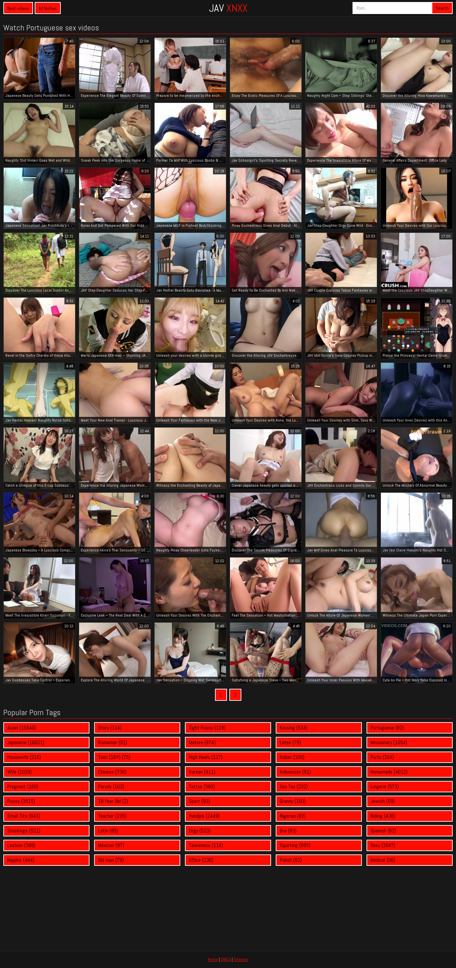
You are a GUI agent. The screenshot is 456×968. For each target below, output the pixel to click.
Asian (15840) (21, 727)
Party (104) (382, 757)
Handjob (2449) (204, 815)
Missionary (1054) (389, 742)
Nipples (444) (20, 859)
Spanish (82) (383, 830)
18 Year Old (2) (113, 801)
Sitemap (241, 959)
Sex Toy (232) (294, 786)
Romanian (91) (112, 742)
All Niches (48, 8)
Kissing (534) (293, 727)
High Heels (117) (206, 757)
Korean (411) (202, 771)
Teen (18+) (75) (114, 757)
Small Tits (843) (23, 815)
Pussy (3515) (21, 801)
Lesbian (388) (21, 845)
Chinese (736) (112, 771)
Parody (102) (111, 786)
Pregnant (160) (22, 786)
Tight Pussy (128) (207, 727)
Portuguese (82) (387, 727)
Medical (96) (383, 859)
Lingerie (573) (385, 786)
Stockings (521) (23, 830)
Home (213, 959)
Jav (228, 8)
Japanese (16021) (25, 742)
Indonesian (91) (295, 771)
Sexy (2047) (383, 845)
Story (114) (110, 727)
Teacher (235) (112, 815)
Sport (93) (199, 801)
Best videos (18, 8)
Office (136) (201, 859)
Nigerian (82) (293, 815)
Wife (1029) (19, 771)
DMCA (226, 959)
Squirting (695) (295, 845)
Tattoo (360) (202, 786)
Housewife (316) (24, 757)
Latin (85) (108, 830)
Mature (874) (202, 742)
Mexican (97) (111, 845)
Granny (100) (293, 801)
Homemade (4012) (389, 771)
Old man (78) (111, 859)
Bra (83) (288, 830)
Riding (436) (383, 815)
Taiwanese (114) (206, 845)
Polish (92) (291, 859)
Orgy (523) (200, 830)
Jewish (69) (383, 801)
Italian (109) (292, 757)
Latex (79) (290, 742)
